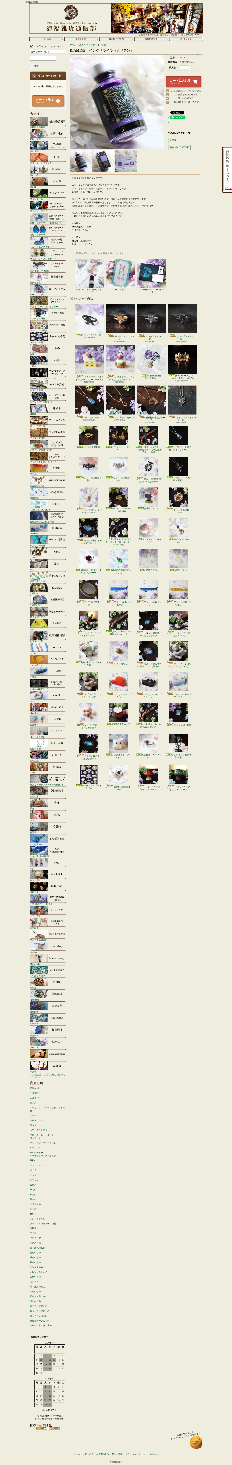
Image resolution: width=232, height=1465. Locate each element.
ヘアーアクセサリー (39, 1130)
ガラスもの (35, 1204)
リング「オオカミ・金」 (124, 337)
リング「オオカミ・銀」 (155, 337)
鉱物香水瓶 (35, 282)
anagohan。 (35, 498)
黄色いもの (35, 1252)
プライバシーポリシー (136, 1454)
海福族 (33, 1228)
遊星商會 (34, 1011)
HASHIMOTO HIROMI (41, 904)
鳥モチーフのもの (38, 1306)
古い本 (33, 187)
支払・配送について (81, 38)
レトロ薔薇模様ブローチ (182, 511)
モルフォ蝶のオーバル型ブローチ (91, 541)
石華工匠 (34, 760)
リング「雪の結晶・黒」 (92, 479)
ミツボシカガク (37, 976)
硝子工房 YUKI (37, 581)
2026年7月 (35, 1098)
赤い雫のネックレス (124, 417)
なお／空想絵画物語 (39, 856)
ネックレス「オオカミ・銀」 (186, 418)
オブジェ (34, 1180)
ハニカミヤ (35, 916)
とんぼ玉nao (36, 844)
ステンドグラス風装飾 (41, 402)
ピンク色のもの (37, 1267)
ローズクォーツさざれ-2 (151, 540)
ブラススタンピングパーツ (43, 462)
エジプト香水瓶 (37, 438)
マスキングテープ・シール (43, 378)
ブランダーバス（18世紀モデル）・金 (120, 632)
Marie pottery (36, 964)
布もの (33, 1194)
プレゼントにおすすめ (41, 1325)
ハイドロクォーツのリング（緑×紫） (121, 509)
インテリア (35, 1238)
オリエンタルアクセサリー (43, 259)
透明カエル (151, 570)
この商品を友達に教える (186, 94)
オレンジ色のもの (38, 1272)
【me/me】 (35, 1000)
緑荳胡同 (34, 1035)
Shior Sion (34, 713)
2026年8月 (35, 1093)
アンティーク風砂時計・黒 (181, 756)
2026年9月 (35, 1088)
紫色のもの (35, 1262)
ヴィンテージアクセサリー (43, 211)
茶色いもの (35, 1277)
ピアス (33, 1103)
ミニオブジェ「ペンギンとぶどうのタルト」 (121, 378)
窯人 (32, 569)
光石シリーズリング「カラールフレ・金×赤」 (182, 376)
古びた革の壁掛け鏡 (93, 603)
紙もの (33, 1189)
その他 (33, 1233)
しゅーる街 (35, 749)
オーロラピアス (120, 289)
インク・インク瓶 (97, 44)
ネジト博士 (35, 880)
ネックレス (35, 1115)
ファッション (36, 1165)
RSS (41, 1428)
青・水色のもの (37, 1248)
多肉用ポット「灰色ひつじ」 (92, 663)
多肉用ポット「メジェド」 (121, 756)
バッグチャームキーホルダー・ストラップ (43, 1154)
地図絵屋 (34, 796)
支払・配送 (88, 1454)
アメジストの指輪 (91, 447)
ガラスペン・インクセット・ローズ (90, 290)
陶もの (33, 1199)
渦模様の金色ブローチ (155, 418)
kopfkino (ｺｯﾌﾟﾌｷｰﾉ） (40, 689)
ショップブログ (116, 38)
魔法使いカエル (151, 508)
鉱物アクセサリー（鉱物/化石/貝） (47, 223)
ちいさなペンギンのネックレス (92, 511)
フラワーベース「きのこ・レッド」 (149, 788)
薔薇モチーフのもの (39, 1320)
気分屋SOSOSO (37, 617)
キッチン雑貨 (36, 342)
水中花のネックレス (94, 417)
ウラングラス (36, 199)
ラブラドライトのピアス (121, 448)
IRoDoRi (34, 533)
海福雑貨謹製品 (37, 127)
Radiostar (34, 1023)
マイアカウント (47, 46)
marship (33, 952)
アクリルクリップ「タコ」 (123, 695)
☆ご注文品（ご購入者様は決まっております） (47, 1075)
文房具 (33, 366)
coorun (33, 653)
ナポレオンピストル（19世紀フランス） (150, 725)
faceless (33, 1059)
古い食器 (34, 151)
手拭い (33, 1160)
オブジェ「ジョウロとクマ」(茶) (92, 695)
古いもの (34, 175)
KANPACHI (35, 605)
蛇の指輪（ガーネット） (151, 756)
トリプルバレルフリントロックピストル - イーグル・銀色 (119, 542)
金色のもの (35, 1291)
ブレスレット (36, 1120)
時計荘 (33, 832)
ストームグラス (37, 426)
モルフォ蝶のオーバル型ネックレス (150, 634)
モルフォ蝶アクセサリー (42, 247)
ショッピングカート (186, 38)
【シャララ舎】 (37, 737)
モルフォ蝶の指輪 (182, 725)
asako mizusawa (37, 486)
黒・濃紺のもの (37, 1286)
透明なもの (35, 1301)
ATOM (54, 1428)
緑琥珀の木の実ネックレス (121, 571)
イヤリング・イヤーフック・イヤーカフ (47, 1109)
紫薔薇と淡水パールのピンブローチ (91, 571)
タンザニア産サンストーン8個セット (91, 726)
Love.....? (34, 1047)
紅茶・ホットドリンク (41, 163)
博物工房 (34, 892)
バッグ (33, 1175)
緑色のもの (35, 1257)
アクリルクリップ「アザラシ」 (181, 695)
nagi (32, 868)
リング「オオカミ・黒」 (186, 337)
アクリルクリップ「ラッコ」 (152, 695)
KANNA (34, 593)
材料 (32, 1214)
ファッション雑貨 (38, 330)
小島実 (33, 677)
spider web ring (154, 375)
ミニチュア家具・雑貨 (41, 450)
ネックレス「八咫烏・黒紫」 (181, 479)
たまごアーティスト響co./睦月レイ (46, 784)
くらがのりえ (36, 665)
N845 (32, 557)
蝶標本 (33, 414)
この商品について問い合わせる (186, 90)
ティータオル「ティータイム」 (92, 786)
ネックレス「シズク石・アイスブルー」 (180, 448)
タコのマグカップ (121, 724)
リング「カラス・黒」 (92, 335)
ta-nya (32, 772)
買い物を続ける (185, 98)
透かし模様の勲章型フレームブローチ (150, 480)
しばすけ (34, 725)
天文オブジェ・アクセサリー (44, 306)
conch (32, 701)
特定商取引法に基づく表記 (186, 102)
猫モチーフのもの (38, 1316)
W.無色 (33, 1071)
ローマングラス (37, 294)
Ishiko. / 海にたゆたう (40, 509)
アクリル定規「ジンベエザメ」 (122, 603)
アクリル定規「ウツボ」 (182, 603)
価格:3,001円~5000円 (179, 147)
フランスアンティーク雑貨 (43, 1223)
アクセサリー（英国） (41, 270)
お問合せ (151, 38)
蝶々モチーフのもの (39, 1311)
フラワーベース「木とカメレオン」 (90, 634)
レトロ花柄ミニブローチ (123, 664)
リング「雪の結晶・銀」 (121, 479)
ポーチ (33, 1170)
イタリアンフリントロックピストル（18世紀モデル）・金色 (149, 449)
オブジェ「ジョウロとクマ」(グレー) (180, 664)
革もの (33, 1209)
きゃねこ (34, 629)
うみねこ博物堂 (37, 545)
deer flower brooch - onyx (123, 788)
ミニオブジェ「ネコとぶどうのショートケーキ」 (90, 378)
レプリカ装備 (36, 390)
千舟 (32, 808)
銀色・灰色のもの (38, 1296)
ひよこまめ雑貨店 (38, 940)
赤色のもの (35, 1243)
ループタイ (35, 1147)
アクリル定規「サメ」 (152, 603)
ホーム (46, 38)
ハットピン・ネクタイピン (43, 1143)
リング (33, 1125)
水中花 (33, 474)
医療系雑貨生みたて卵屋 (42, 521)
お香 (32, 354)
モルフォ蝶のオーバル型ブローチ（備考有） (149, 664)
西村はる (34, 928)
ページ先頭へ (196, 1444)
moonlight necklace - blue (181, 540)
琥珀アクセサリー (38, 235)
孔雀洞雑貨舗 (36, 641)
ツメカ (33, 820)
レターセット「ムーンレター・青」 (151, 290)
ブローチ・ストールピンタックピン (42, 1136)
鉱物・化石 (35, 139)
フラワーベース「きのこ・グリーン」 (179, 788)
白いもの (34, 1281)
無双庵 (33, 988)
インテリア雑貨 (37, 318)
